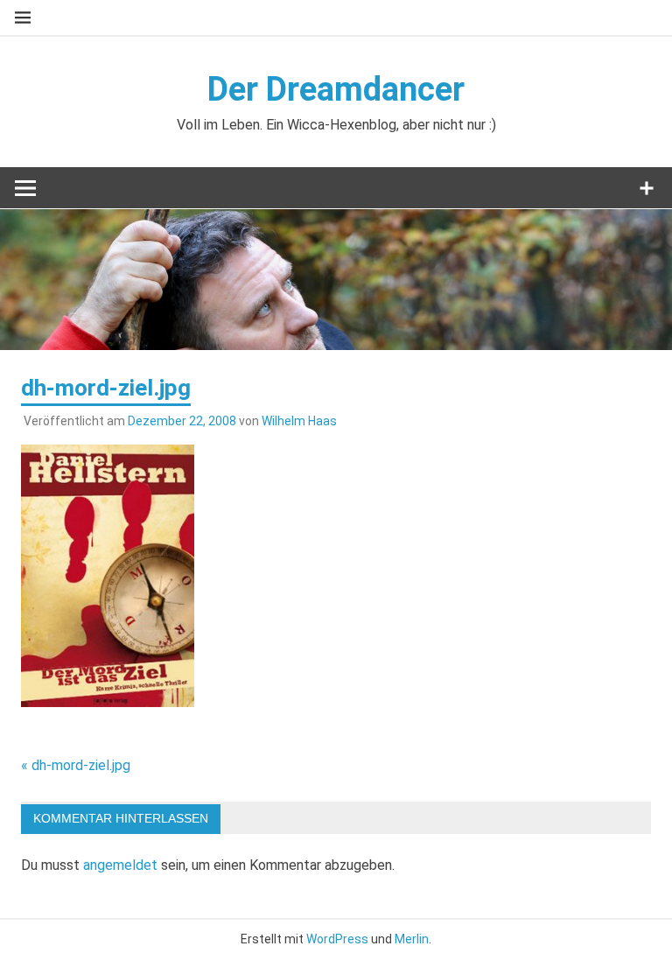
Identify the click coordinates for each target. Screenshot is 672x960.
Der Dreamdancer (336, 89)
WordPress (337, 939)
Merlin (412, 939)
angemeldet (120, 865)
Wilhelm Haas (299, 421)
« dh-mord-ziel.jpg (75, 765)
